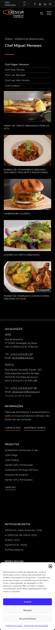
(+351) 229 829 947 (21, 388)
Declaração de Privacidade (36, 625)
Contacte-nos (12, 428)
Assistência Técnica (34, 428)
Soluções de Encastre (16, 474)
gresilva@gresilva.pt (23, 357)
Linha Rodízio (12, 460)
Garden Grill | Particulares (19, 479)
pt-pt (25, 3)
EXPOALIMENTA (14, 549)
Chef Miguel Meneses (17, 64)
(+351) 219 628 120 (21, 354)
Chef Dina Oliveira (15, 69)
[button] (50, 566)
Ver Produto (42, 290)
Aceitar (27, 601)
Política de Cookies (14, 625)
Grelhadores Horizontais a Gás (21, 450)
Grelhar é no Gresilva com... (29, 38)
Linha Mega (11, 455)
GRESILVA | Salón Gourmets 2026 (23, 530)
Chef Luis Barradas (15, 75)
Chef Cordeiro (12, 85)
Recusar (27, 610)
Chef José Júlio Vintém (17, 80)
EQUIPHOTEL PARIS (16, 545)
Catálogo (10, 487)
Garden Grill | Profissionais (19, 465)
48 (34, 388)
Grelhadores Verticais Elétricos (21, 469)
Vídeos (9, 38)
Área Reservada (10, 3)
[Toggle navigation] (49, 13)
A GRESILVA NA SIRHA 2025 (21, 535)
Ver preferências (27, 618)
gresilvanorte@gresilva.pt (26, 391)
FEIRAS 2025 (12, 540)
